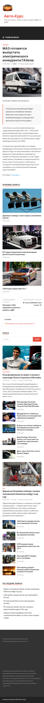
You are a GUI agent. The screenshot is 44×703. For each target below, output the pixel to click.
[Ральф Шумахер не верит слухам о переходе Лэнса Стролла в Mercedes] (22, 370)
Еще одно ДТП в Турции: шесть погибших (26, 557)
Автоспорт (6, 372)
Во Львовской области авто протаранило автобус (28, 534)
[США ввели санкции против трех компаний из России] (9, 528)
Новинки (6, 44)
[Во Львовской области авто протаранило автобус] (9, 540)
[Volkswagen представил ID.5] (22, 286)
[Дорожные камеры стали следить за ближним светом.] (22, 213)
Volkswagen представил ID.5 (14, 289)
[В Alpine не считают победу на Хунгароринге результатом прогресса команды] (9, 433)
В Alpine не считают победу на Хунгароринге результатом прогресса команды (29, 427)
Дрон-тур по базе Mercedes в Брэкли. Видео (28, 452)
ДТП (4, 488)
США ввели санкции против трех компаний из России (28, 522)
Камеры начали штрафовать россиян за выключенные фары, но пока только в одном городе (21, 615)
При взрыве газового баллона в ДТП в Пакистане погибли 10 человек (28, 569)
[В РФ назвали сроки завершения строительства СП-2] (9, 551)
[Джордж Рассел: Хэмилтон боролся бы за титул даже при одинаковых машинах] (9, 421)
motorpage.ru (15, 175)
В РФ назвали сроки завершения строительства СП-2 (28, 546)
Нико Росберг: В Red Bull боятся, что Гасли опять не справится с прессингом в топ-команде (27, 440)
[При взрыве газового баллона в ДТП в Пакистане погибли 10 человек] (9, 574)
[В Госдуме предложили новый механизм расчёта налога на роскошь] (22, 250)
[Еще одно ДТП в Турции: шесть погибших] (9, 563)
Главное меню (12, 37)
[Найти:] (22, 339)
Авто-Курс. (14, 16)
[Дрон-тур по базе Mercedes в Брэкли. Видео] (9, 458)
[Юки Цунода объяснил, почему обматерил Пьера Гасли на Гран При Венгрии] (9, 409)
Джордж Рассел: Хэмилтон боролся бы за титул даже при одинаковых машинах (29, 416)
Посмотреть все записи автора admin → (20, 323)
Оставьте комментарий (26, 64)
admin (15, 64)
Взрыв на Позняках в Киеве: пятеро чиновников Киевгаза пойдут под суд (21, 494)
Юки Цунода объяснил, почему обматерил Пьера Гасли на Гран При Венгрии (28, 404)
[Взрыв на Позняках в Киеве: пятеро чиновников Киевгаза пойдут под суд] (22, 486)
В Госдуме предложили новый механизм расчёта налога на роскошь (20, 253)
